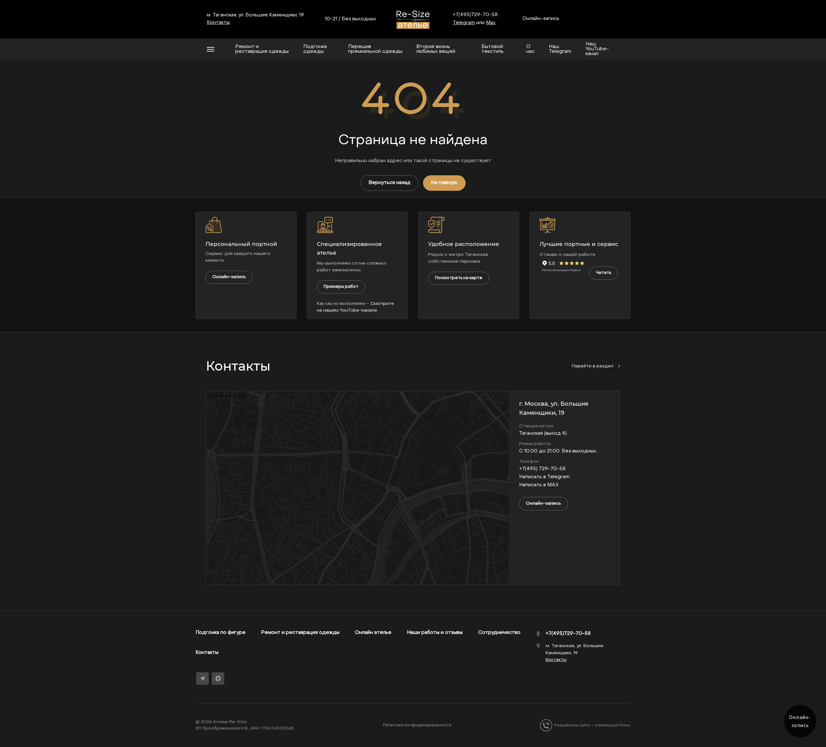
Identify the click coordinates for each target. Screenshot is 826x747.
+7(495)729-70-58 (475, 15)
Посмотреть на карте (458, 278)
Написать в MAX (539, 485)
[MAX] (218, 678)
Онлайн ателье (373, 632)
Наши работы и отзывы (435, 632)
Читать (603, 273)
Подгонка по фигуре (221, 632)
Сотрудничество (499, 632)
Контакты (207, 652)
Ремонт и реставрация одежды (300, 632)
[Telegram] (202, 678)
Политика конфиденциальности (417, 725)
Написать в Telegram (544, 477)
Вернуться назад (389, 182)
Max (491, 23)
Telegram (464, 23)
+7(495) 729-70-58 (542, 469)
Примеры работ (341, 287)
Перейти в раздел (593, 366)
